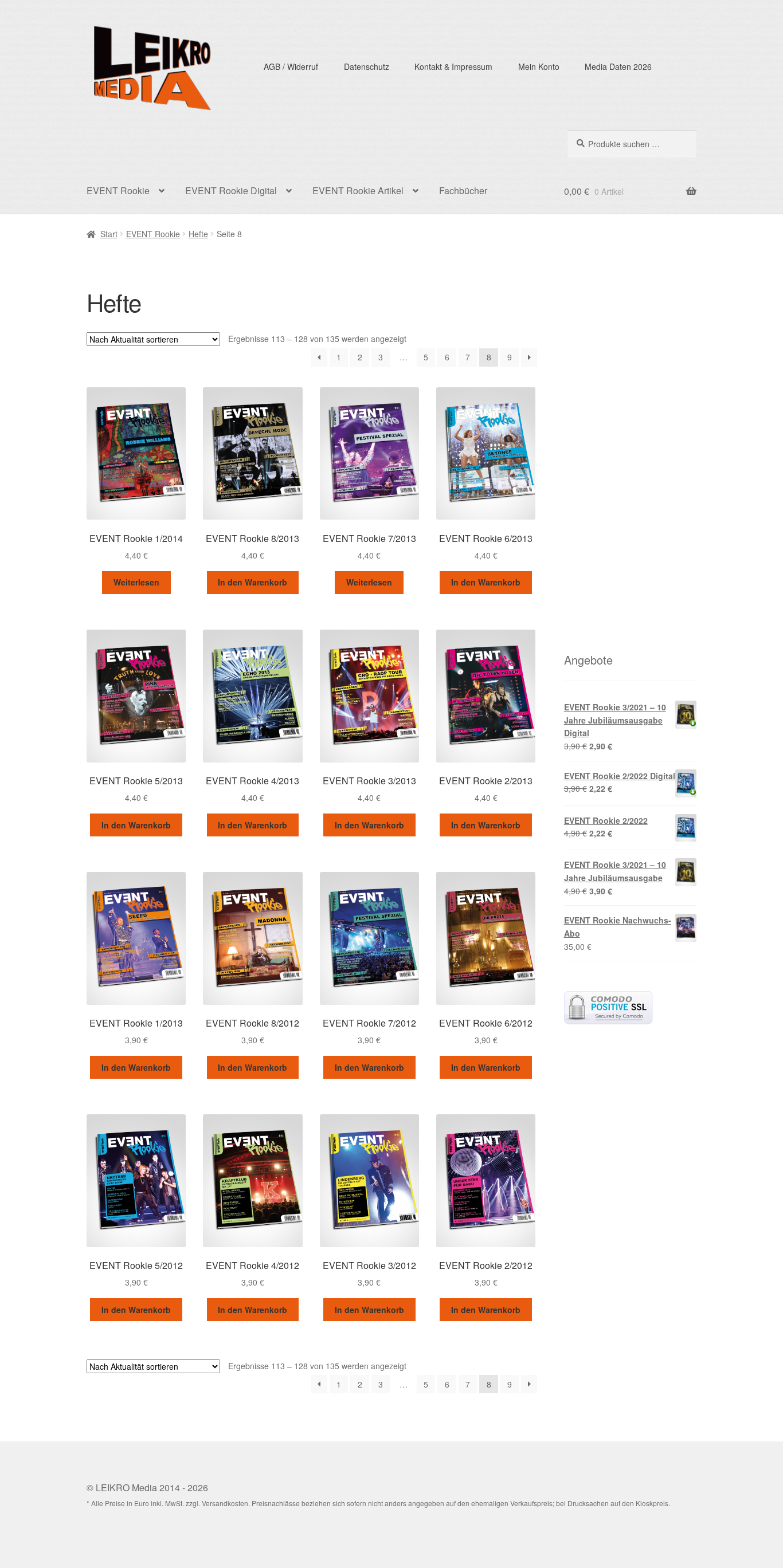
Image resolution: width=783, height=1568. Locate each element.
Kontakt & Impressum (453, 66)
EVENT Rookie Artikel (358, 190)
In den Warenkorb (252, 582)
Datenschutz (366, 66)
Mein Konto (538, 66)
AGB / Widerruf (291, 66)
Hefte (198, 233)
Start (109, 233)
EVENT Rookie (118, 190)
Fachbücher (463, 190)
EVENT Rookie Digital (231, 190)
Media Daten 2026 (618, 66)
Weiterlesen (136, 582)
